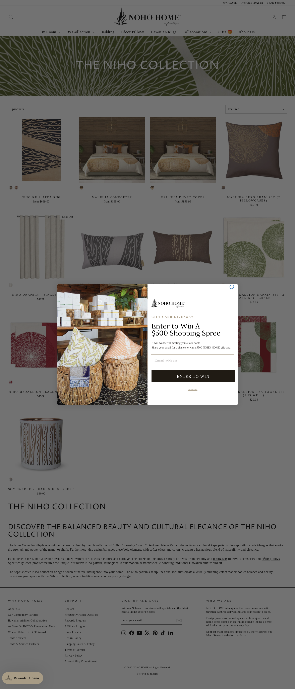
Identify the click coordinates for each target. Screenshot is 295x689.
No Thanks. (192, 389)
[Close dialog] (232, 287)
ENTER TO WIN (193, 376)
